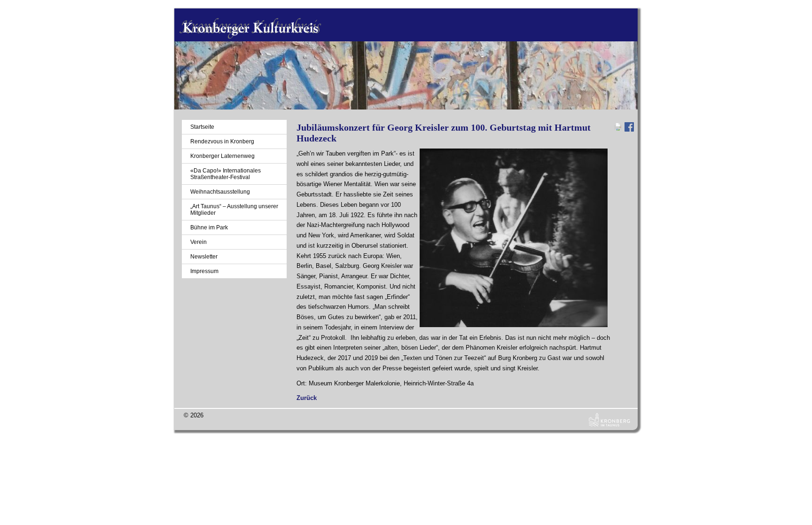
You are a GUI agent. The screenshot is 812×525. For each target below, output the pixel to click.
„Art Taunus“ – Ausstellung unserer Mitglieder (234, 209)
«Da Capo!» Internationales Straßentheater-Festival (225, 173)
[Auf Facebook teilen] (629, 129)
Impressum (204, 271)
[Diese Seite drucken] (618, 129)
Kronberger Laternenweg (222, 156)
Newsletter (204, 256)
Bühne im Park (209, 227)
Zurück (307, 397)
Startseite (202, 127)
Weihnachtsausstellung (220, 191)
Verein (198, 242)
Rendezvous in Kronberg (222, 141)
